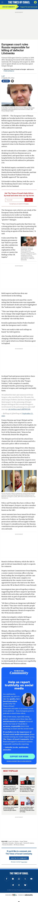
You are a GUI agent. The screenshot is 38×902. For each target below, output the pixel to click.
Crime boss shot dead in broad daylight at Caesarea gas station (10, 809)
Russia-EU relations (29, 843)
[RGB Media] (15, 895)
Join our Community (8, 7)
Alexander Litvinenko (8, 843)
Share (7, 81)
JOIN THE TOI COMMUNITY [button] (19, 858)
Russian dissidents (7, 844)
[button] (35, 2)
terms (26, 203)
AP (4, 76)
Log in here (24, 862)
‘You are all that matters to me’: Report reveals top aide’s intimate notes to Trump (27, 809)
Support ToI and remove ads (28, 7)
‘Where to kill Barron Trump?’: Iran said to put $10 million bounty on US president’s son (10, 789)
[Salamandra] (29, 894)
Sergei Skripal (23, 841)
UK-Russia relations (19, 844)
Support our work (19, 756)
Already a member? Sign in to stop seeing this (19, 761)
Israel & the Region (13, 841)
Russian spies (18, 843)
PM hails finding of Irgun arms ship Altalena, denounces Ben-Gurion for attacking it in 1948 (27, 789)
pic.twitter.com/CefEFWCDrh (19, 409)
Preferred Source (9, 71)
